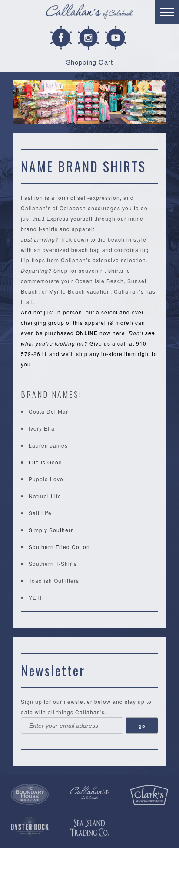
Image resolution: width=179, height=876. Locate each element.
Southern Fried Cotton (59, 546)
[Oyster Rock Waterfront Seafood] (30, 827)
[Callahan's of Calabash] (89, 793)
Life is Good (45, 462)
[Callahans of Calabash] (89, 12)
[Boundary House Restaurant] (30, 794)
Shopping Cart (89, 61)
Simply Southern (51, 529)
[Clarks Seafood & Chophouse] (149, 795)
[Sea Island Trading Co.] (89, 827)
